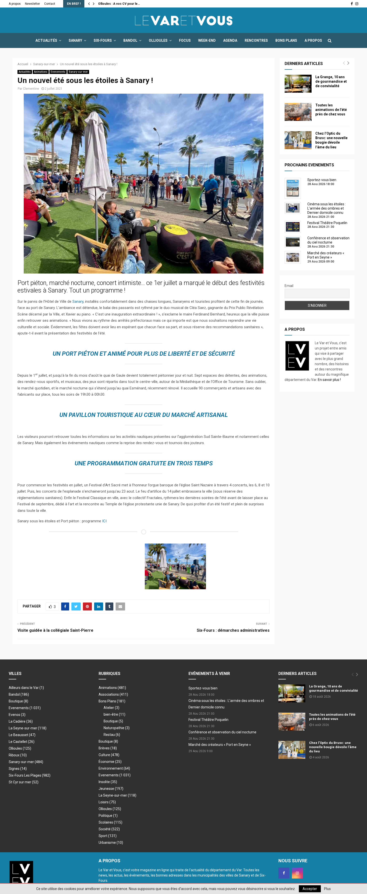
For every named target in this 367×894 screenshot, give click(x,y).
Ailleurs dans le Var (26, 688)
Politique (108, 816)
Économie (110, 762)
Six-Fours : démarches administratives (233, 630)
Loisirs (107, 802)
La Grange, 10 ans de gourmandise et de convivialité (331, 81)
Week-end (207, 40)
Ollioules (158, 40)
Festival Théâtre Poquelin (208, 720)
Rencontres (256, 40)
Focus (185, 40)
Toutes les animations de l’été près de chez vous (331, 109)
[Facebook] (283, 873)
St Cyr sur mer (23, 782)
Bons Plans (286, 40)
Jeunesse (111, 789)
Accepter (310, 889)
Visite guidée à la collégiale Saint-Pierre (55, 630)
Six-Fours (103, 40)
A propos (15, 3)
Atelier (111, 708)
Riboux (18, 755)
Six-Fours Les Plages (29, 775)
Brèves (108, 748)
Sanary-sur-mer (78, 71)
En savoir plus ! (329, 380)
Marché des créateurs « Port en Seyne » (219, 745)
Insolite (108, 782)
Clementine (31, 88)
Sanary (75, 40)
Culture (109, 755)
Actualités (46, 40)
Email (289, 286)
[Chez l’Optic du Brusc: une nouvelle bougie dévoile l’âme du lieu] (298, 140)
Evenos (17, 715)
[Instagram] (297, 873)
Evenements (58, 71)
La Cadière (21, 721)
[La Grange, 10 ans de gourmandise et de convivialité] (298, 84)
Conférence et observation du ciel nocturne (222, 732)
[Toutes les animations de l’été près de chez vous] (298, 112)
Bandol (130, 40)
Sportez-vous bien (202, 688)
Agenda (230, 40)
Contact (49, 3)
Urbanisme (111, 843)
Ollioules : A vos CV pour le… (119, 3)
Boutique (18, 701)
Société (109, 829)
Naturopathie (117, 728)
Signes (18, 769)
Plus (327, 889)
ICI (104, 521)
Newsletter (32, 3)
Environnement (114, 768)
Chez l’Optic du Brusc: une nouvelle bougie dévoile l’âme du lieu (333, 747)
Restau (112, 735)
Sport (108, 836)
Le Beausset (22, 735)
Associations (113, 694)
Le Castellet (21, 742)
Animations (40, 71)
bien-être (114, 714)
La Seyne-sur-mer (27, 728)
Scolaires (110, 822)
